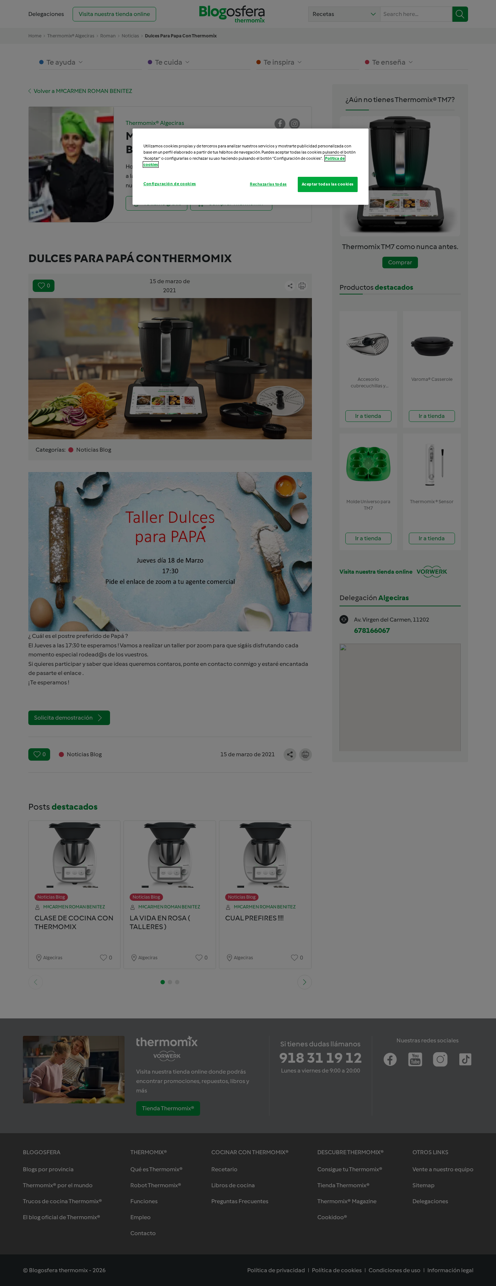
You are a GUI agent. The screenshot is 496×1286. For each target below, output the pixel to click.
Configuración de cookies (169, 183)
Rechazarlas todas (268, 184)
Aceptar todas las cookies (328, 184)
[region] (251, 167)
